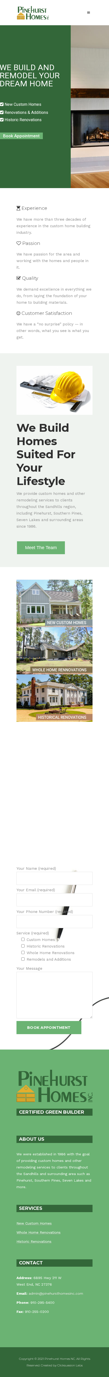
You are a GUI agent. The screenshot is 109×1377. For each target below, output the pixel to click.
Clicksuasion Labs (70, 1365)
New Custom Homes (34, 1223)
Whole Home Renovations (38, 1232)
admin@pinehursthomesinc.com (56, 1293)
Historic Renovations (33, 1241)
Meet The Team (41, 547)
